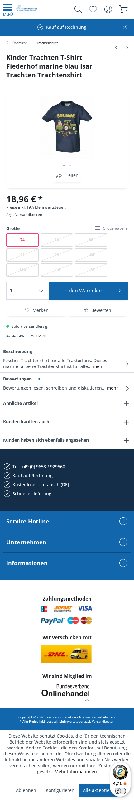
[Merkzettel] (93, 9)
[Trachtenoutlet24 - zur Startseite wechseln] (26, 10)
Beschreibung (17, 351)
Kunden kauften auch (26, 422)
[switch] (120, 791)
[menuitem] (8, 9)
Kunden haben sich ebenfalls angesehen (46, 440)
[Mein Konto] (108, 9)
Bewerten (100, 310)
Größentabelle (115, 228)
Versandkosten (28, 214)
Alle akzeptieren (100, 790)
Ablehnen (26, 790)
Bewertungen (17, 379)
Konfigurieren (60, 790)
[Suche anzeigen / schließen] (76, 9)
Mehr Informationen (76, 771)
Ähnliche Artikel (20, 403)
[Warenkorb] (123, 9)
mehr (98, 366)
